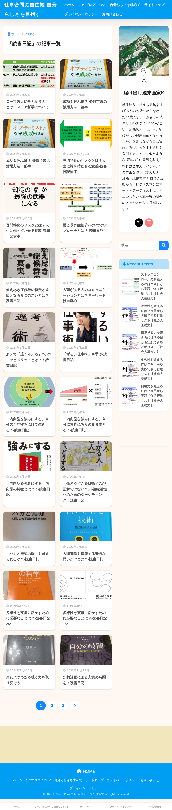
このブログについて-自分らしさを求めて (109, 5)
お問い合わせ (112, 14)
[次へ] (74, 705)
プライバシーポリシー (81, 14)
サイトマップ (154, 5)
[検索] (164, 245)
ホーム (69, 5)
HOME (88, 771)
